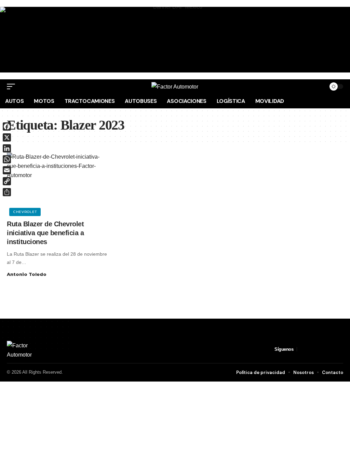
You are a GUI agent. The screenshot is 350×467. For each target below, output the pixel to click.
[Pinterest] (327, 349)
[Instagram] (319, 349)
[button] (12, 86)
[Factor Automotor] (174, 86)
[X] (310, 349)
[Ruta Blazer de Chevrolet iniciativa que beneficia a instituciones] (58, 183)
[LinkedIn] (335, 349)
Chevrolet (25, 212)
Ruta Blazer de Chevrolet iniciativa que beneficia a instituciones (45, 232)
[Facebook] (302, 349)
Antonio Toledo (26, 274)
